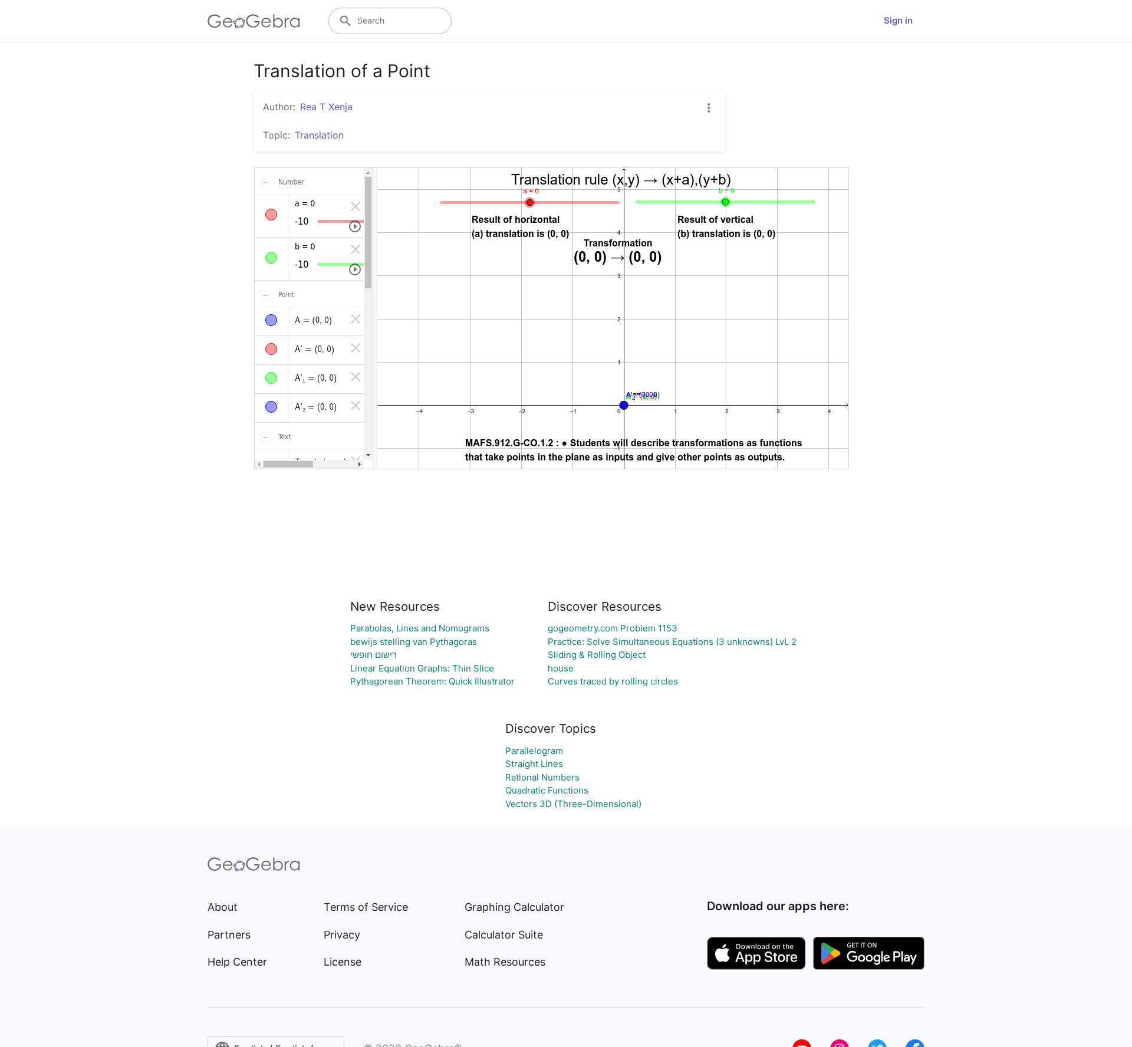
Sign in (898, 20)
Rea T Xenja (326, 107)
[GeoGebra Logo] (254, 21)
